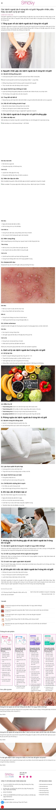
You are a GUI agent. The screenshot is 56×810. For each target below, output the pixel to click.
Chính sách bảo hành (43, 788)
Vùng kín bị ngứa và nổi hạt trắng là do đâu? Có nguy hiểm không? (23, 605)
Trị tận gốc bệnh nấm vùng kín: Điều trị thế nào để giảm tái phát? (23, 614)
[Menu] (2, 3)
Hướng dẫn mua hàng (44, 794)
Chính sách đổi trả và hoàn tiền (45, 784)
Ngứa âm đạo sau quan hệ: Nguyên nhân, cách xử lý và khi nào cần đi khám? (26, 623)
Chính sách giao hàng (43, 790)
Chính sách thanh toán (44, 792)
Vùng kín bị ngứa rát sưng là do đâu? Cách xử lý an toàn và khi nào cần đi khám (26, 610)
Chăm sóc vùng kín (7, 14)
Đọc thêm (2, 714)
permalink (10, 588)
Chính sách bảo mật (43, 786)
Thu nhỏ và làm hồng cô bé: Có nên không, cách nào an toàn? (22, 619)
